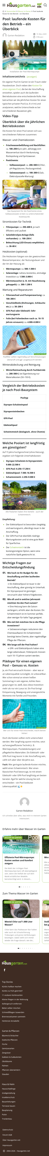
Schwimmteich (17, 547)
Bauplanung (7, 1110)
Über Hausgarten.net (11, 1140)
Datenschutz (8, 1129)
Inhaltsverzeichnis (20, 76)
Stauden (5, 1074)
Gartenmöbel (11, 11)
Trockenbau (7, 1119)
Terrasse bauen (8, 1106)
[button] (19, 886)
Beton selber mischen (11, 1008)
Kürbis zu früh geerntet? (12, 991)
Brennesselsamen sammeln (13, 1016)
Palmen (5, 1065)
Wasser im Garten (24, 11)
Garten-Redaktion (16, 35)
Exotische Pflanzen (10, 1040)
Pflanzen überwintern (11, 1070)
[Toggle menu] (4, 5)
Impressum (7, 1145)
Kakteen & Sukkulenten (11, 1057)
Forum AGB (7, 1135)
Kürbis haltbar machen (11, 986)
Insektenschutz (8, 1097)
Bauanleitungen (8, 1101)
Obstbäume (7, 1061)
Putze (4, 1114)
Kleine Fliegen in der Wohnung (15, 999)
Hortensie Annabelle (10, 1021)
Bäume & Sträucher (10, 1035)
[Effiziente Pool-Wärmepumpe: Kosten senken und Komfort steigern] (21, 844)
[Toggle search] (45, 5)
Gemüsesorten (8, 1048)
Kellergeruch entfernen (12, 1004)
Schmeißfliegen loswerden (13, 1012)
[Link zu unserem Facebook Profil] (4, 970)
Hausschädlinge (8, 1089)
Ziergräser (6, 1052)
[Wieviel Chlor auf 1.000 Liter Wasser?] (21, 909)
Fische (4, 1044)
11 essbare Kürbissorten (12, 995)
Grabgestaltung (8, 1093)
